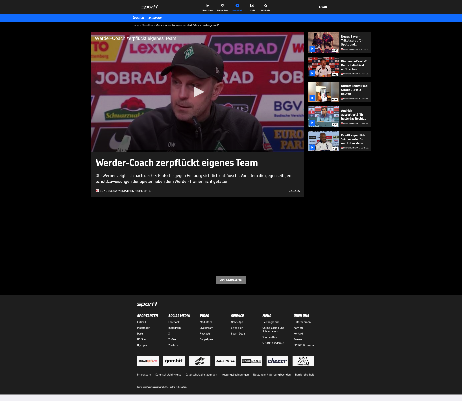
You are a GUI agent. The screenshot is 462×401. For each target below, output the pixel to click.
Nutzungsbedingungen (235, 374)
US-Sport (142, 339)
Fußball (141, 322)
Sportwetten (269, 337)
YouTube (173, 345)
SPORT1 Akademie (273, 343)
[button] (198, 92)
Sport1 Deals (238, 333)
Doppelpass (206, 339)
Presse (298, 339)
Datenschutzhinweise (168, 374)
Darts (140, 333)
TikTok (172, 339)
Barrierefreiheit (304, 374)
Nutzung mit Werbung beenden (272, 374)
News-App (237, 322)
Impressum (144, 374)
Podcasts (205, 333)
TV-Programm (271, 322)
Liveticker (237, 327)
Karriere (299, 327)
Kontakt (298, 333)
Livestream (206, 327)
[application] (197, 92)
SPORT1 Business (304, 345)
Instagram (174, 327)
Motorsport (143, 327)
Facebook (174, 322)
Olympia (142, 345)
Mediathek (206, 322)
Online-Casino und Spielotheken (273, 329)
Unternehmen (302, 322)
